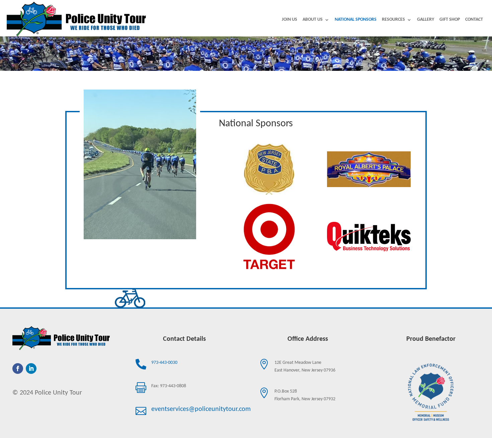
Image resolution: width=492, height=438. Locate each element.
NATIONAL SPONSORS (356, 19)
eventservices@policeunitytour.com (201, 409)
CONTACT (474, 19)
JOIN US (289, 19)
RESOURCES (393, 19)
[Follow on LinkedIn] (31, 368)
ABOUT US (313, 19)
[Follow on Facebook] (17, 368)
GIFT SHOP (449, 19)
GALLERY (425, 19)
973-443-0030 (164, 362)
